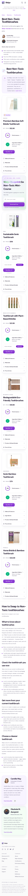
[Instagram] (2, 849)
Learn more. (18, 90)
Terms (16, 871)
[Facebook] (8, 849)
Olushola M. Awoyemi (12, 40)
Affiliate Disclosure (19, 876)
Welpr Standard (7, 28)
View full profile (8, 801)
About (16, 856)
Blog (3, 861)
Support (4, 871)
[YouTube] (10, 849)
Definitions (17, 874)
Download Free (14, 204)
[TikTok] (13, 849)
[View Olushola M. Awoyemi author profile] (4, 41)
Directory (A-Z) (5, 856)
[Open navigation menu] (25, 3)
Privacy (16, 869)
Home (3, 15)
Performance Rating (19, 863)
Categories (4, 858)
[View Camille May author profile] (4, 36)
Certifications (18, 861)
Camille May (10, 35)
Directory (9, 15)
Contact (4, 869)
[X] (5, 849)
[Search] (22, 3)
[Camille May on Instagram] (14, 800)
